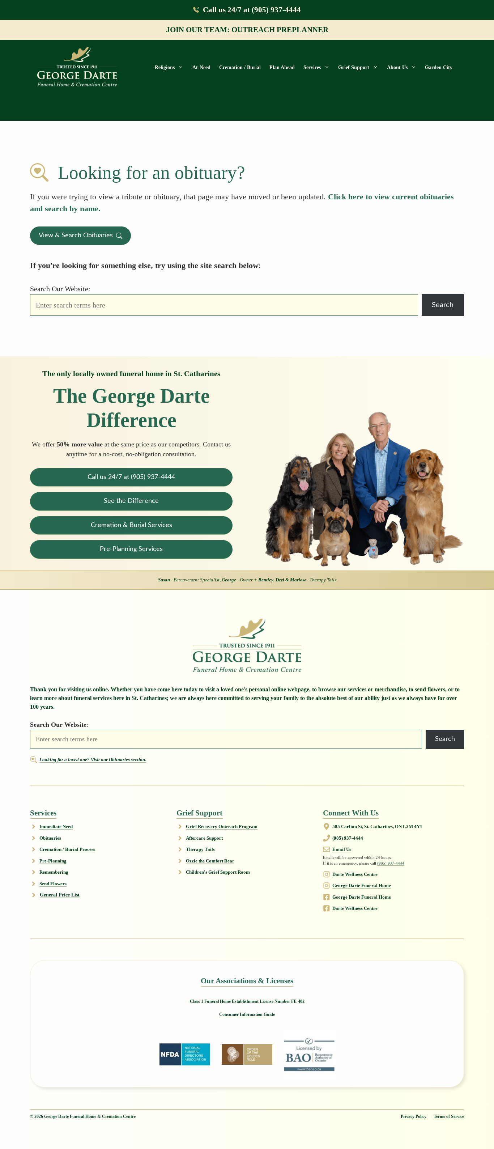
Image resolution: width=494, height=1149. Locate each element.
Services (312, 67)
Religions (165, 67)
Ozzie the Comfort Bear (210, 861)
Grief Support (353, 67)
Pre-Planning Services (131, 549)
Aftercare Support (204, 838)
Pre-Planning (53, 861)
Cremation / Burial (240, 67)
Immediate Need (56, 826)
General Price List (60, 895)
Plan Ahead (282, 67)
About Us (397, 67)
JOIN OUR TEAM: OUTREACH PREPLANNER (247, 29)
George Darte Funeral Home (361, 885)
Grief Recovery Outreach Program (221, 826)
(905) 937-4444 (347, 838)
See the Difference (131, 501)
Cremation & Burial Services (131, 525)
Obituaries (50, 838)
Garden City (438, 67)
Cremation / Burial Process (67, 849)
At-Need (201, 67)
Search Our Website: (60, 289)
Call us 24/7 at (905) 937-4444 (252, 9)
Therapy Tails (200, 849)
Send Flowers (53, 883)
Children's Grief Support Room (218, 872)
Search (442, 305)
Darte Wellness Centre (355, 874)
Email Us (341, 849)
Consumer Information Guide (247, 1014)
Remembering (53, 872)
